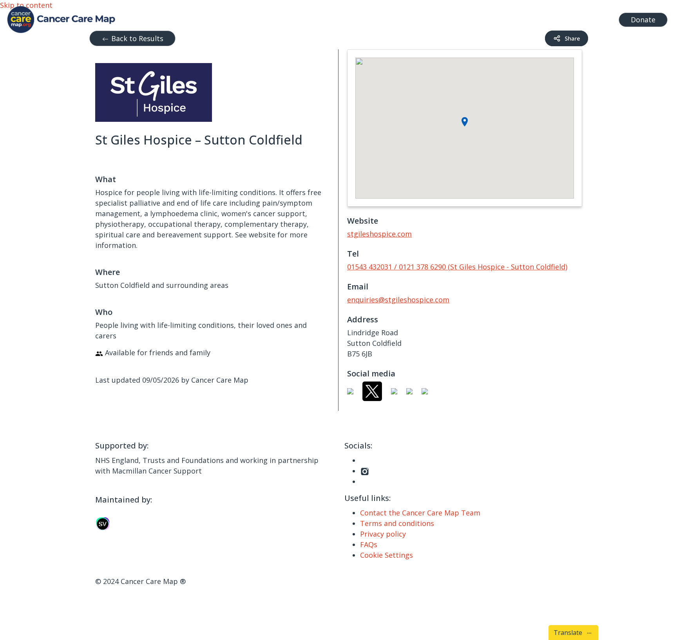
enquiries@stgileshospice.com (398, 299)
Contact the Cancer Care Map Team (420, 512)
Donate (643, 19)
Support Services (363, 17)
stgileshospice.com (379, 234)
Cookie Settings (386, 555)
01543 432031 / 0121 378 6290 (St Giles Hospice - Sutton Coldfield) (457, 266)
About (494, 17)
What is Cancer (430, 17)
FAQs (368, 544)
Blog (469, 17)
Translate (569, 632)
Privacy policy (383, 534)
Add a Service (540, 17)
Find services (590, 17)
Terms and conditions (397, 523)
